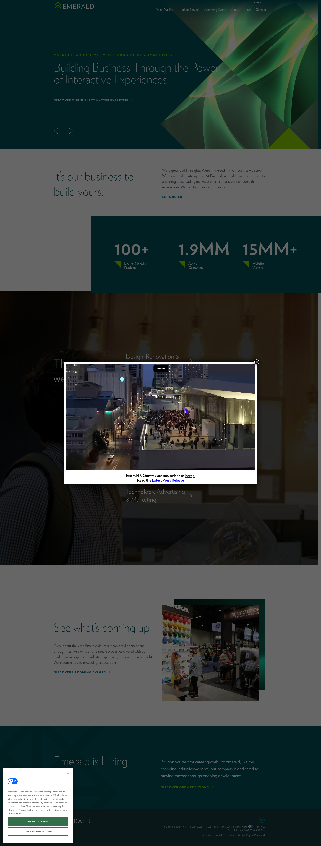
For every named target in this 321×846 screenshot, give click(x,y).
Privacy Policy (15, 813)
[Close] (68, 773)
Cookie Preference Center (38, 831)
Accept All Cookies (37, 821)
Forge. (190, 475)
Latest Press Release (168, 480)
